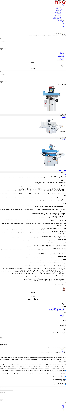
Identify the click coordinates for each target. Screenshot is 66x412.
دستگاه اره (63, 316)
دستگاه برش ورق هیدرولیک (61, 60)
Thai (63, 409)
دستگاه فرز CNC (62, 52)
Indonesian (63, 408)
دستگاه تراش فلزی (60, 9)
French (63, 407)
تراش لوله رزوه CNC (61, 55)
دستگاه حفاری (62, 317)
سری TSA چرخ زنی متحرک (62, 170)
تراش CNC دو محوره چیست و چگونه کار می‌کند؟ (58, 308)
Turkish (63, 406)
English (63, 403)
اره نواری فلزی (61, 19)
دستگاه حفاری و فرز (61, 57)
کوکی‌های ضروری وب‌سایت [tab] (62, 361)
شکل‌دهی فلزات (62, 315)
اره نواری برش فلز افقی (61, 56)
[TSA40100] (51, 134)
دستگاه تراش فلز (62, 53)
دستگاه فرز (63, 313)
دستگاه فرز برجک (62, 58)
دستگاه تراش (62, 314)
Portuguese (63, 405)
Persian (63, 410)
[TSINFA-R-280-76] (60, 4)
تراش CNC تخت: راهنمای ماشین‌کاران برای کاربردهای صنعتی (56, 309)
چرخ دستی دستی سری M (62, 113)
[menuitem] (32, 4)
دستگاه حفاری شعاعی (60, 20)
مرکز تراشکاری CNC (61, 54)
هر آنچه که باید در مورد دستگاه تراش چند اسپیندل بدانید (57, 310)
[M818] (51, 111)
